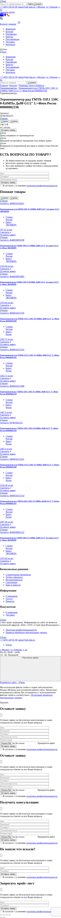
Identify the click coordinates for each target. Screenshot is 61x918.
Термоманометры (8, 88)
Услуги (9, 598)
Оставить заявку (8, 130)
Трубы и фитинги (14, 577)
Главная (4, 85)
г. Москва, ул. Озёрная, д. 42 (13, 649)
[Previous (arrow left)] (1, 917)
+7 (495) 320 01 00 (8, 7)
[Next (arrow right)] (4, 917)
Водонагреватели (14, 580)
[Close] (1, 715)
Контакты (10, 44)
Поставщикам (12, 39)
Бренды (9, 36)
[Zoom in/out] (10, 914)
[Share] (4, 914)
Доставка (10, 42)
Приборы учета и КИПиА (31, 85)
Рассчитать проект (30, 658)
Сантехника (11, 582)
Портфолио (11, 34)
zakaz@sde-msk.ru (26, 7)
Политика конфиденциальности (21, 630)
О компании (12, 596)
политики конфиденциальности (42, 185)
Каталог (9, 31)
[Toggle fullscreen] (7, 914)
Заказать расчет (7, 12)
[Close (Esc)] (1, 914)
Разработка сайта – (9, 682)
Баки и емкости (13, 585)
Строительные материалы (18, 574)
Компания (10, 29)
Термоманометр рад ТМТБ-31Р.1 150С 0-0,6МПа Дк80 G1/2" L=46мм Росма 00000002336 (29, 89)
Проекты (10, 601)
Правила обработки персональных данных (26, 632)
